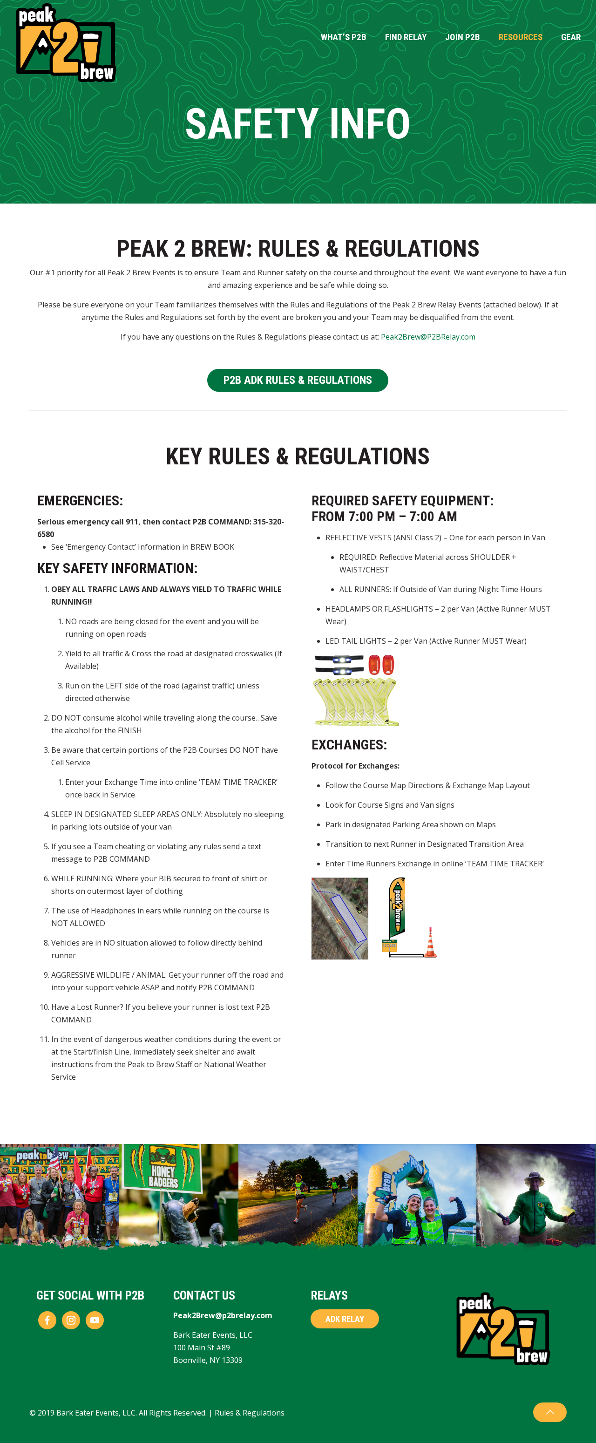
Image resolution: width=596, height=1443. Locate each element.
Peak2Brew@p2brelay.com (222, 1315)
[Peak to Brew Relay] (66, 42)
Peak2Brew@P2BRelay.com (428, 337)
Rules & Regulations (249, 1413)
